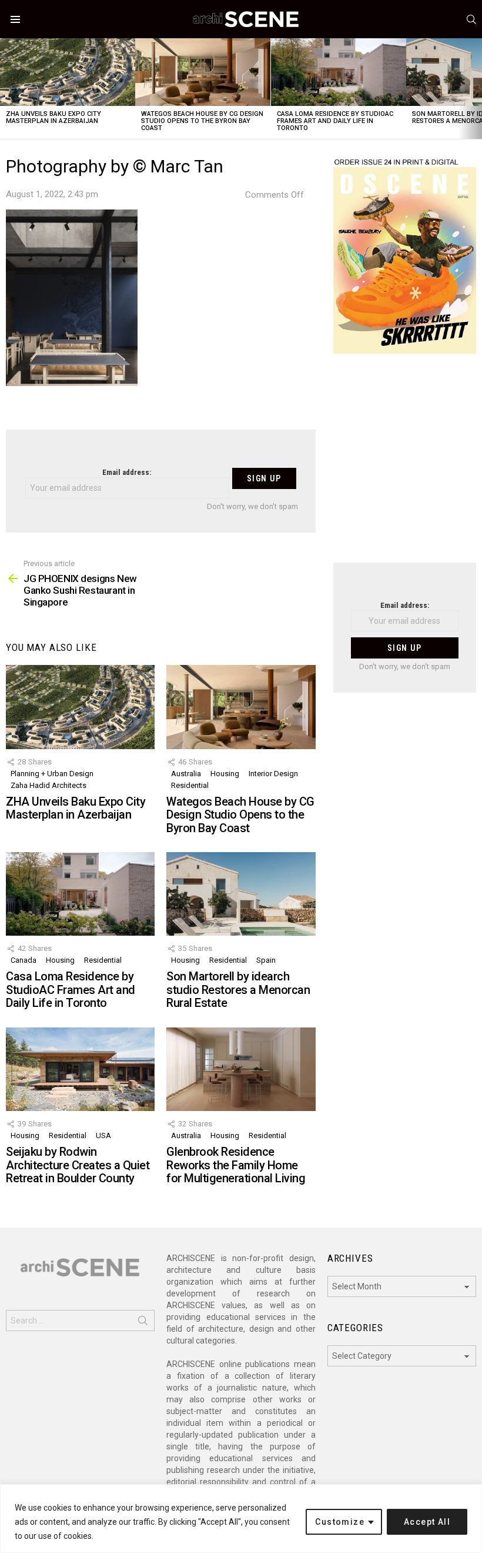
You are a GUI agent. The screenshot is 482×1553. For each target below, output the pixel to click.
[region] (241, 1518)
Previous (6, 88)
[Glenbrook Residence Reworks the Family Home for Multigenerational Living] (240, 1069)
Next (476, 88)
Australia (186, 773)
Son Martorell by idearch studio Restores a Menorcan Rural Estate (238, 989)
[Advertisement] (404, 465)
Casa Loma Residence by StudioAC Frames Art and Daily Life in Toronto (335, 121)
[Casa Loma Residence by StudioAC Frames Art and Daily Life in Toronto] (338, 72)
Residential (190, 785)
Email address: (126, 472)
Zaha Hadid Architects (48, 785)
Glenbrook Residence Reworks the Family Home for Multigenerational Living (235, 1165)
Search (143, 1323)
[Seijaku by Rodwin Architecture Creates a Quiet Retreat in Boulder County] (80, 1069)
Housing (224, 773)
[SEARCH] (471, 19)
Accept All (427, 1522)
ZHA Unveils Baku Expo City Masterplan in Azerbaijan (53, 117)
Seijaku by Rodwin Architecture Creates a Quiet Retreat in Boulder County (77, 1165)
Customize (339, 1522)
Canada (23, 960)
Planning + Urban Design (52, 773)
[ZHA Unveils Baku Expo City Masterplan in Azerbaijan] (67, 72)
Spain (266, 960)
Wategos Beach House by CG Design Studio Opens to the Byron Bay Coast (202, 121)
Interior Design (273, 773)
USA (103, 1135)
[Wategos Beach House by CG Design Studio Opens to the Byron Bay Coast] (202, 72)
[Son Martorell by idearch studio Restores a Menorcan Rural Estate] (240, 894)
